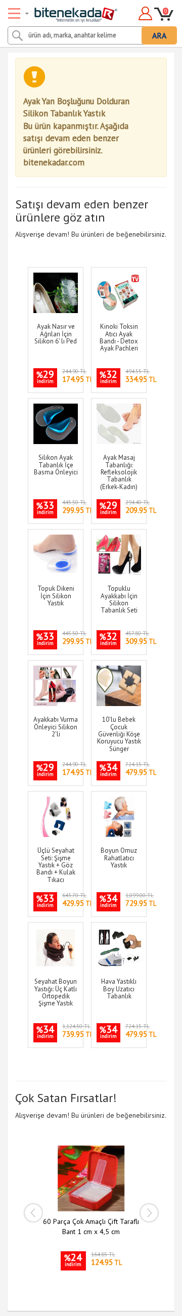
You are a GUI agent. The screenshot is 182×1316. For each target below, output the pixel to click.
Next (149, 1213)
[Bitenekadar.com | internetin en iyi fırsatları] (64, 11)
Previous (33, 1213)
